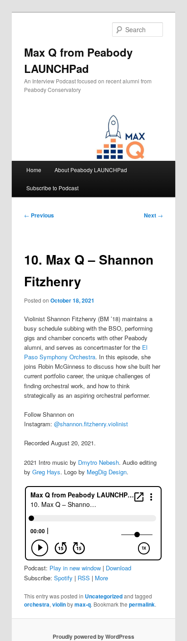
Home (33, 170)
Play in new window (75, 568)
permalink (142, 604)
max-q (82, 604)
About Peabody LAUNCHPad (90, 170)
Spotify (63, 578)
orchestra (36, 604)
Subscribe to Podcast (52, 188)
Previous (39, 215)
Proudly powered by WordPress (93, 636)
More (101, 578)
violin (59, 604)
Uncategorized (104, 596)
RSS (84, 578)
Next (153, 215)
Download (118, 568)
